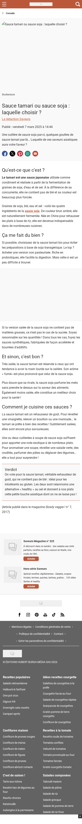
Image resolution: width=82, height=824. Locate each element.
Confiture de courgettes (57, 722)
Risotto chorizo (12, 798)
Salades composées (57, 775)
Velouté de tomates (54, 749)
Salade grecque (52, 800)
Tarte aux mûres (12, 781)
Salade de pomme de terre (58, 806)
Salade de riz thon (53, 812)
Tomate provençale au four (59, 755)
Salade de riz (50, 793)
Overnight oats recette (16, 707)
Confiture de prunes (14, 761)
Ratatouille (9, 804)
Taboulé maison (52, 781)
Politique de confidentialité (34, 634)
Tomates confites (53, 742)
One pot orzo (10, 695)
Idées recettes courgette (59, 677)
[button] (49, 559)
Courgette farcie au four (57, 693)
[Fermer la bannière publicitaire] (79, 818)
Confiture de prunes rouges (19, 736)
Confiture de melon (14, 749)
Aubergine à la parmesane (18, 810)
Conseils (10, 13)
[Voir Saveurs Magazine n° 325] (13, 547)
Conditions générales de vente (53, 627)
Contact (58, 634)
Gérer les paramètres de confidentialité (41, 641)
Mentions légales (21, 627)
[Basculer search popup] (78, 4)
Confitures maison (15, 730)
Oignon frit (9, 701)
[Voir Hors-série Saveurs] (13, 575)
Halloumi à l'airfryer (14, 689)
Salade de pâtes (52, 787)
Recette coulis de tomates (58, 736)
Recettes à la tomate (57, 730)
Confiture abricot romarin (18, 767)
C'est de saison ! (14, 775)
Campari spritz (11, 714)
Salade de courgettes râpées (59, 699)
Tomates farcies (52, 761)
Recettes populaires (16, 677)
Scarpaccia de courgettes (58, 706)
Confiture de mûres (14, 742)
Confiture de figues (14, 755)
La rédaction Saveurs (16, 119)
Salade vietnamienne (15, 683)
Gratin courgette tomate (57, 767)
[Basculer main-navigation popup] (4, 4)
